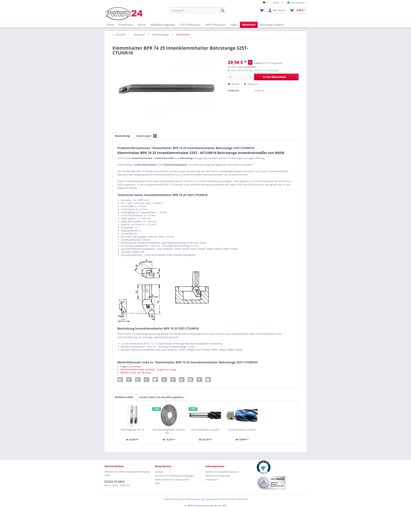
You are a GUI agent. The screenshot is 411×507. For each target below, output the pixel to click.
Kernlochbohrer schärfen (242, 429)
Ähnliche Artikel (124, 397)
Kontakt (159, 471)
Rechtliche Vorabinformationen (222, 471)
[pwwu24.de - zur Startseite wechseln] (124, 13)
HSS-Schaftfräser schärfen (205, 429)
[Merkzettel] (261, 10)
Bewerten (252, 84)
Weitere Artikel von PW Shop (135, 372)
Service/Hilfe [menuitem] (297, 2)
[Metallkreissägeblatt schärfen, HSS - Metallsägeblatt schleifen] (169, 415)
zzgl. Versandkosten (247, 67)
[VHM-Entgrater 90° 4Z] (132, 415)
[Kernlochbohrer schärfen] (242, 415)
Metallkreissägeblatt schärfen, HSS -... (169, 431)
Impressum (212, 479)
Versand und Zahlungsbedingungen (174, 475)
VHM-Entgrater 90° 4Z (132, 429)
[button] (120, 379)
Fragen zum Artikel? (130, 366)
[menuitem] (197, 10)
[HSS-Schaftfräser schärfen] (205, 415)
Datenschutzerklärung (217, 475)
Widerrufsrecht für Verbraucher (172, 479)
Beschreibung (122, 135)
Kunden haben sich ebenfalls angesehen (161, 397)
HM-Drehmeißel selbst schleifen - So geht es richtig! (148, 369)
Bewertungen (146, 135)
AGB (157, 483)
